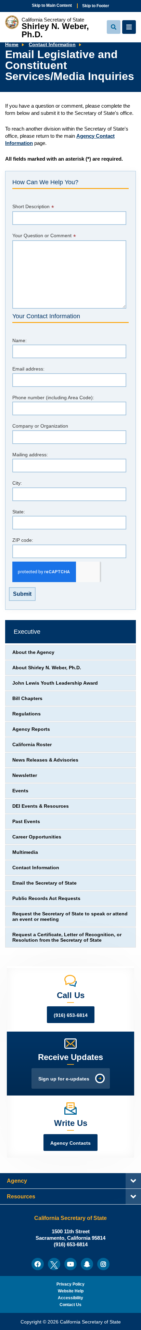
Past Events (26, 821)
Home (11, 44)
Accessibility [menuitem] (70, 1297)
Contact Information (52, 44)
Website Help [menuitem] (71, 1291)
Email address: (28, 369)
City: (17, 483)
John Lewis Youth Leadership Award (55, 683)
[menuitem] (37, 1264)
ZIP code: (22, 540)
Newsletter (24, 775)
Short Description (31, 206)
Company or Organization (40, 426)
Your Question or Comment (42, 235)
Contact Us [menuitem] (70, 1304)
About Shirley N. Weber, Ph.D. (46, 667)
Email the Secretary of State (44, 883)
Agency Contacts (70, 1143)
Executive (27, 631)
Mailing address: (30, 454)
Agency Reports (31, 729)
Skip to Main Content (52, 5)
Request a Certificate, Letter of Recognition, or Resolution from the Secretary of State (66, 937)
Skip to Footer (95, 5)
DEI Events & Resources (40, 806)
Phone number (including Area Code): (53, 397)
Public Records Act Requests (46, 898)
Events (20, 790)
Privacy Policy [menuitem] (70, 1284)
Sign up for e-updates (63, 1079)
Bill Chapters (27, 698)
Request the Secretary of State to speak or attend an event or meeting (70, 916)
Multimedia (25, 852)
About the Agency (33, 652)
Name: (19, 340)
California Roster (32, 744)
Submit (22, 594)
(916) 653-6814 (71, 1015)
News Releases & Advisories (45, 760)
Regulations (26, 713)
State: (18, 511)
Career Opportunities (36, 836)
